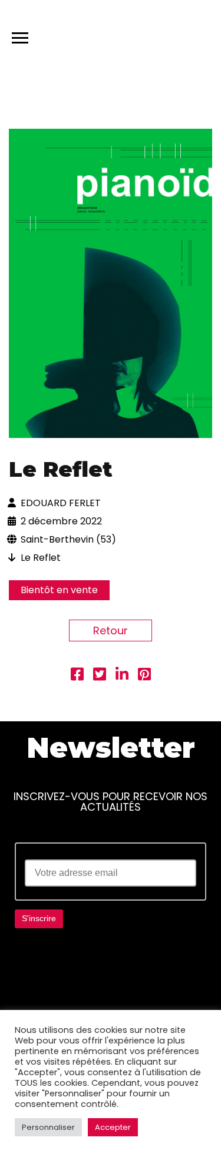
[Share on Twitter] (99, 675)
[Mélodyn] (156, 35)
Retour (110, 630)
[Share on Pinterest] (144, 675)
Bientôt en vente (59, 590)
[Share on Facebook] (77, 675)
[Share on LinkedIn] (122, 675)
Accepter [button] (113, 1127)
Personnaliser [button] (48, 1127)
